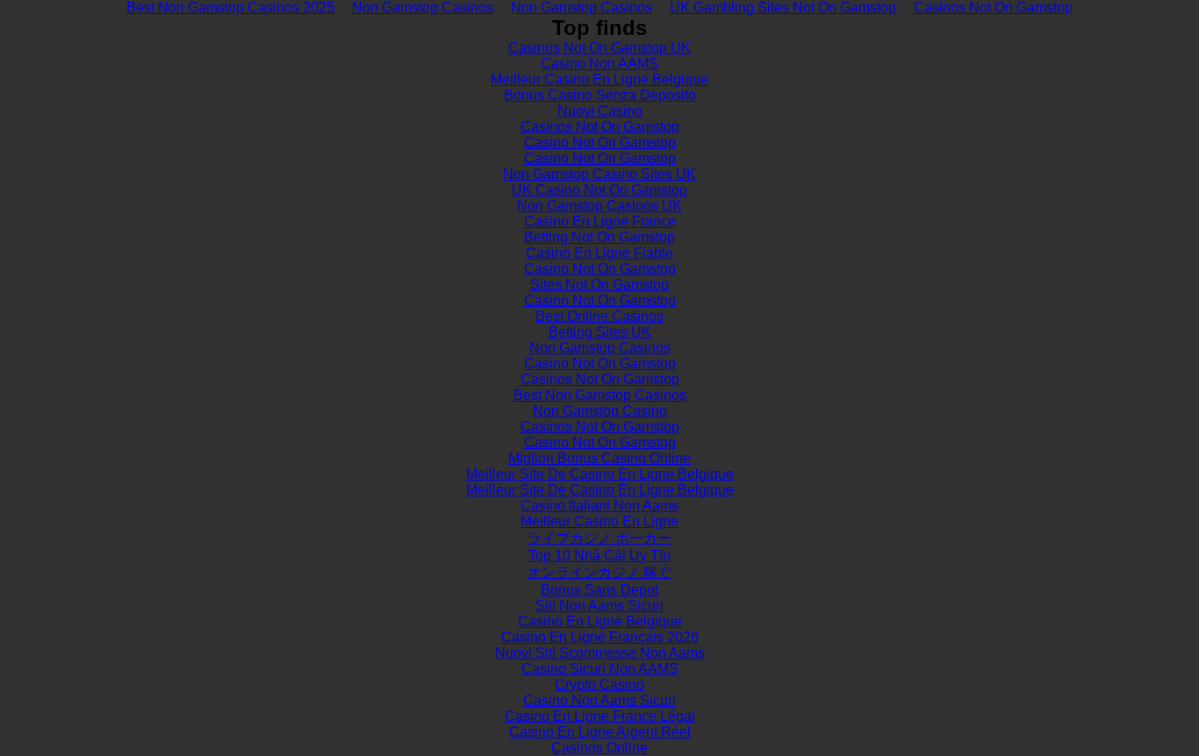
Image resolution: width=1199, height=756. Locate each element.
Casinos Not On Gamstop (600, 126)
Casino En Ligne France (600, 221)
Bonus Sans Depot (599, 589)
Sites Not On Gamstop (599, 284)
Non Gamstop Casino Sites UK (599, 174)
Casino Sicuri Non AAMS (599, 668)
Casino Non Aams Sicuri (599, 700)
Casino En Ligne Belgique (600, 621)
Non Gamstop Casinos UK (599, 205)
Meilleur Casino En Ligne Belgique (599, 79)
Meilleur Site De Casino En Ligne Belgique (600, 474)
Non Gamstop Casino (600, 410)
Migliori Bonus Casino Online (599, 458)
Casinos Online (599, 747)
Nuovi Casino (600, 110)
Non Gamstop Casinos (600, 347)
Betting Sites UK (600, 332)
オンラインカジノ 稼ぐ (599, 572)
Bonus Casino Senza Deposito (600, 95)
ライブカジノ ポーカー (599, 538)
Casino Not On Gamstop (600, 142)
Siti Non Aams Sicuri (599, 605)
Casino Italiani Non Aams (599, 505)
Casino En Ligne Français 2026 (600, 637)
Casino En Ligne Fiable (599, 253)
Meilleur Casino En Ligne (599, 521)
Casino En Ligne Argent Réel (600, 731)
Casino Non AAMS (599, 63)
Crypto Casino (599, 684)
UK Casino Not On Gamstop (599, 189)
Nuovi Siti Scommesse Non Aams (600, 652)
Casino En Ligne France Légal (600, 716)
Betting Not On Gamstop (599, 237)
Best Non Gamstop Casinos (599, 395)
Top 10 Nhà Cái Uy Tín (599, 555)
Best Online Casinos (599, 316)
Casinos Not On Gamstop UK (599, 47)
